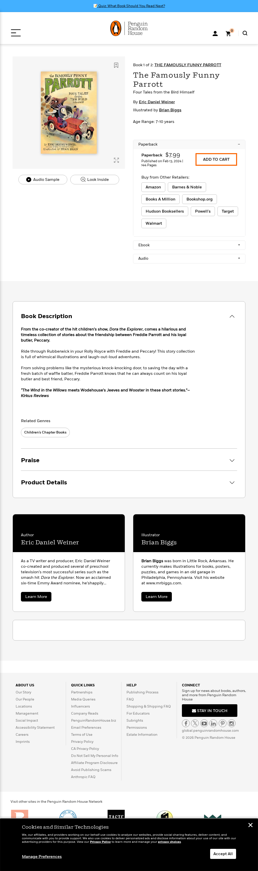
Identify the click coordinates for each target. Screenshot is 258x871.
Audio (189, 258)
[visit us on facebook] (186, 723)
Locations (24, 706)
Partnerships (81, 692)
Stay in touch (212, 711)
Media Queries (83, 699)
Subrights (134, 720)
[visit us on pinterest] (223, 723)
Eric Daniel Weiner (157, 102)
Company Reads (84, 713)
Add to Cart (216, 159)
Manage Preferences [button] (42, 856)
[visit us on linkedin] (213, 723)
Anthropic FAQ (83, 777)
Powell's (203, 211)
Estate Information (141, 734)
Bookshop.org (199, 199)
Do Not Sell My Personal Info (94, 755)
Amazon (153, 187)
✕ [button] (250, 825)
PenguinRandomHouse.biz (93, 720)
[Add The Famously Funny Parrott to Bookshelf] (116, 65)
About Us (25, 685)
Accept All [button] (223, 854)
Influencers (80, 706)
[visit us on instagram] (232, 723)
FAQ (130, 699)
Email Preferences (86, 727)
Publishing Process (142, 692)
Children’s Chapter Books (45, 432)
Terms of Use (81, 734)
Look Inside (97, 179)
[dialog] (129, 845)
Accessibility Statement (35, 727)
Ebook (189, 245)
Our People (25, 699)
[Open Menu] (16, 33)
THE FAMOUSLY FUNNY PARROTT (187, 65)
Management (27, 713)
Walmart (154, 223)
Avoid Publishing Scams (91, 769)
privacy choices (169, 842)
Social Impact (27, 720)
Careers (22, 734)
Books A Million (160, 199)
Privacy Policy (82, 741)
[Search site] (245, 33)
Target (228, 211)
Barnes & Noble (187, 187)
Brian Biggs (170, 110)
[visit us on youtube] (204, 723)
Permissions (136, 727)
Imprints (23, 741)
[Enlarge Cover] (116, 160)
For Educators (138, 713)
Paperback (189, 144)
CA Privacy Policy (85, 748)
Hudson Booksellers (165, 211)
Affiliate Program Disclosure (94, 762)
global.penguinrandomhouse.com (210, 730)
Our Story (23, 692)
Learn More (38, 597)
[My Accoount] (215, 33)
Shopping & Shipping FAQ (148, 706)
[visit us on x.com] (195, 723)
